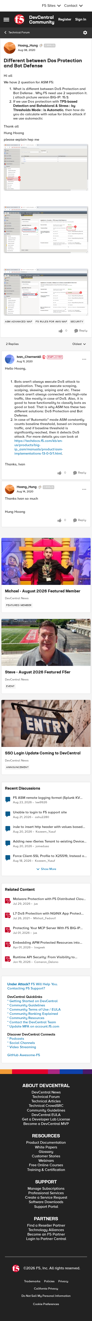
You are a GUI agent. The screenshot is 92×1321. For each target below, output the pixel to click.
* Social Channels (21, 1043)
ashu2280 (42, 817)
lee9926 (41, 802)
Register (64, 19)
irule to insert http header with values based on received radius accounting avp (48, 827)
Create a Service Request (46, 1197)
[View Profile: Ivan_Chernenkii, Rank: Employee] (9, 359)
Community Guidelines (46, 1110)
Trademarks (32, 1281)
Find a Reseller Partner (46, 1225)
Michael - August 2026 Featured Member (42, 591)
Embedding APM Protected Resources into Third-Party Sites (46, 943)
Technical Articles (46, 1101)
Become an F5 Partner (46, 1234)
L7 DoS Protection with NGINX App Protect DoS (47, 913)
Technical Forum (19, 32)
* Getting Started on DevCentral (32, 1001)
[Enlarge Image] (46, 167)
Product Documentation (46, 1142)
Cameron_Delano (46, 962)
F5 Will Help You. (32, 984)
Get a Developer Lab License (46, 1119)
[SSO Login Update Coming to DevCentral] (46, 723)
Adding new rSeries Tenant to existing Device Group (48, 841)
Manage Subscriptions (46, 1188)
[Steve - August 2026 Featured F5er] (46, 642)
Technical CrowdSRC (46, 1106)
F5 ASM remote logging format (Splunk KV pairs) (46, 798)
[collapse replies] (46, 353)
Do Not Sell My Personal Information (46, 1296)
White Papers (46, 1147)
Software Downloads (46, 1202)
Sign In (80, 19)
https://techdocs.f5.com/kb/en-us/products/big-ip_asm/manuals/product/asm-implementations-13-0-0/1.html (38, 447)
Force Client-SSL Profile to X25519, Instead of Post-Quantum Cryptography (49, 856)
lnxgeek (39, 947)
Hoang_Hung (28, 45)
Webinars (46, 1161)
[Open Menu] (85, 32)
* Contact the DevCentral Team (31, 1022)
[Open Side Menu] (6, 19)
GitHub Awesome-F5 (23, 1055)
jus (36, 904)
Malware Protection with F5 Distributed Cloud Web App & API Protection (49, 899)
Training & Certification (46, 1170)
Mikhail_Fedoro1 (44, 918)
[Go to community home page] (34, 19)
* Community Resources (25, 1018)
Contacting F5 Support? (26, 988)
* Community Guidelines (26, 1005)
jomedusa (42, 846)
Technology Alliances (46, 1230)
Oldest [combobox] (79, 344)
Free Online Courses (46, 1165)
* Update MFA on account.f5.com (33, 1026)
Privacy (63, 1281)
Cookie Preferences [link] (46, 1304)
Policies (49, 1281)
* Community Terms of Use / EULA (34, 1009)
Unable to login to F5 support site (40, 812)
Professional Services (46, 1193)
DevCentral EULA (46, 1115)
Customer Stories (46, 1156)
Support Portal (46, 1207)
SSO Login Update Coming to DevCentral (42, 753)
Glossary (46, 1152)
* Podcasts (15, 1038)
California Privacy (46, 1288)
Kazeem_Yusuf (46, 832)
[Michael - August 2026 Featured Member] (46, 561)
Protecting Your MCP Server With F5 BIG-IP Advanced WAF (46, 928)
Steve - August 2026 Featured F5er (38, 672)
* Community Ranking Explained (32, 1014)
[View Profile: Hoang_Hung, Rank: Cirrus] (10, 48)
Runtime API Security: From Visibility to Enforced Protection (44, 957)
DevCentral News (17, 598)
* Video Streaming (21, 1047)
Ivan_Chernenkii (29, 357)
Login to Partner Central (46, 1239)
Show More (48, 869)
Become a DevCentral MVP (46, 1124)
